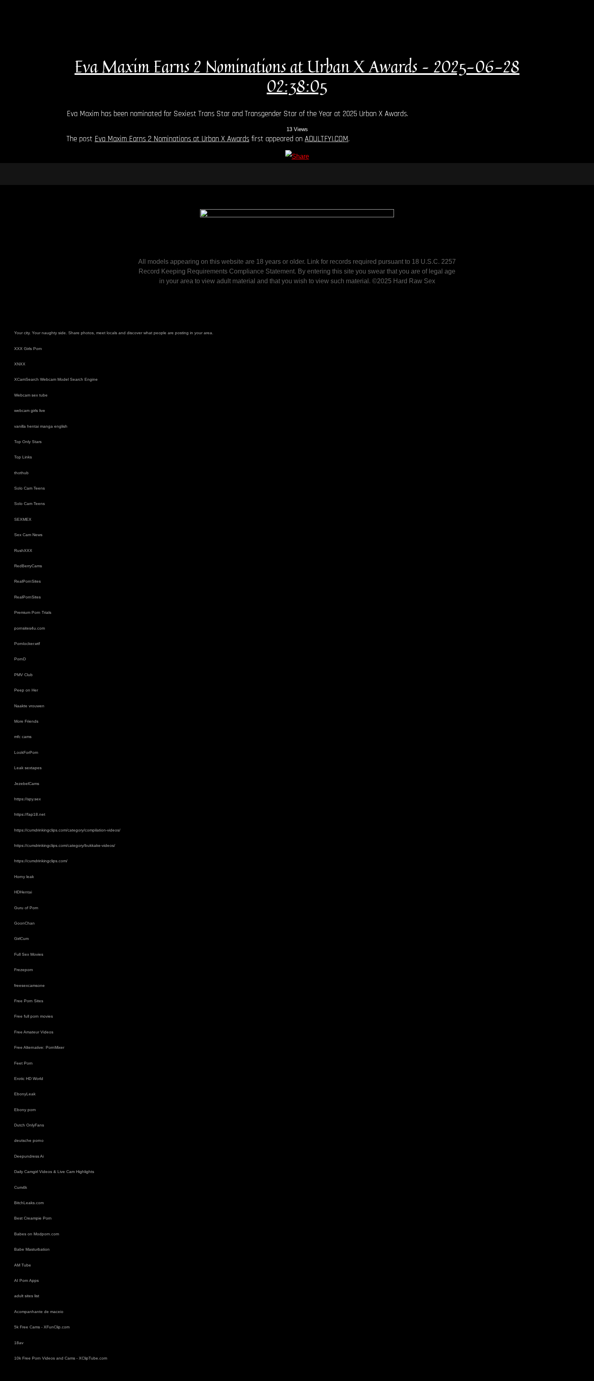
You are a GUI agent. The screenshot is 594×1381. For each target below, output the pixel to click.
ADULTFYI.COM (326, 139)
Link (313, 261)
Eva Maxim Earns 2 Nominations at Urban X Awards (172, 139)
